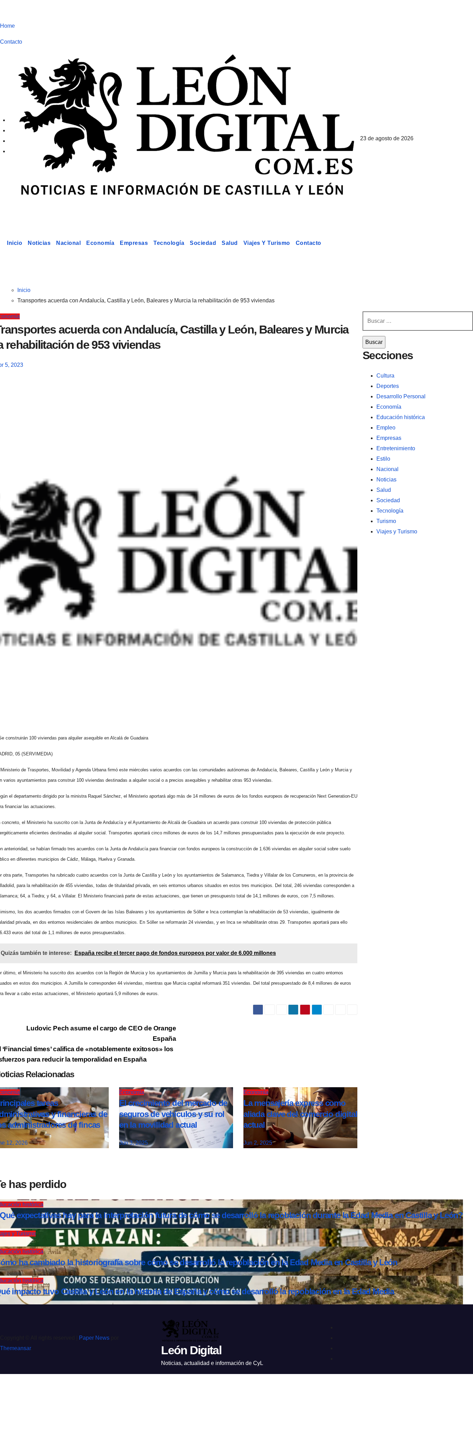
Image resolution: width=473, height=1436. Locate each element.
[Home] (2, 243)
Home (7, 26)
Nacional (68, 243)
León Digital (43, 209)
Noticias (39, 243)
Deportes (387, 386)
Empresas (134, 243)
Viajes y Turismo (266, 243)
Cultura (385, 376)
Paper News (94, 1338)
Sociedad (203, 243)
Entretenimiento (395, 448)
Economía (100, 243)
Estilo (383, 459)
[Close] (12, 1391)
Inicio (14, 243)
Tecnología (168, 243)
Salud (230, 243)
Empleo (385, 428)
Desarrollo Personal (401, 396)
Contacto (11, 42)
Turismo (386, 521)
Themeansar (15, 1348)
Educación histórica (400, 417)
